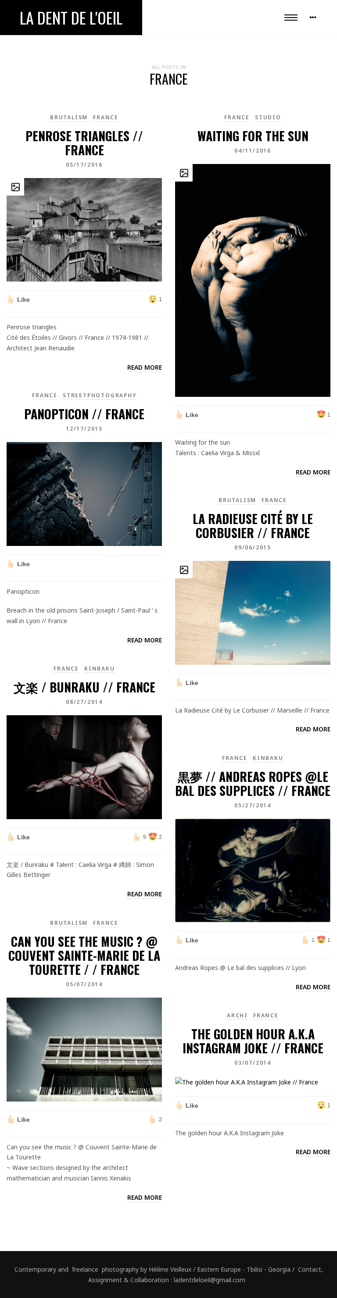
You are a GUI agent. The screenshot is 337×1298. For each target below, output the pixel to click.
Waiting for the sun (252, 136)
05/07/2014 (84, 984)
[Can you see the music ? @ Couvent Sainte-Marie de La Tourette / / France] (84, 1049)
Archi (237, 1015)
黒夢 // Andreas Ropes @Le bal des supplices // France (252, 783)
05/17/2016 (84, 164)
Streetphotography (99, 395)
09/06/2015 (252, 547)
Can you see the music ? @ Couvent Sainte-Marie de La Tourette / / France (84, 955)
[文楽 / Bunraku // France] (84, 766)
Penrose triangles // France (84, 143)
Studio (268, 117)
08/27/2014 (84, 702)
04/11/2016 (252, 150)
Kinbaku (99, 668)
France (105, 117)
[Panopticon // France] (84, 493)
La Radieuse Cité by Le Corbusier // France (253, 526)
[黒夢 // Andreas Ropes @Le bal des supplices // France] (252, 870)
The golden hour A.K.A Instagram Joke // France (253, 1041)
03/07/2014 (252, 1062)
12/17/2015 (84, 428)
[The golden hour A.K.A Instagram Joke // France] (246, 1081)
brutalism (69, 117)
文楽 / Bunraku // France (84, 687)
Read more (144, 367)
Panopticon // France (84, 414)
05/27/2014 (252, 805)
